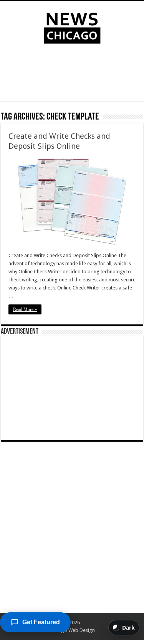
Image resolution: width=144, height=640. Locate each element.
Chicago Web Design (72, 630)
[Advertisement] (72, 74)
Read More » (25, 309)
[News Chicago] (72, 26)
